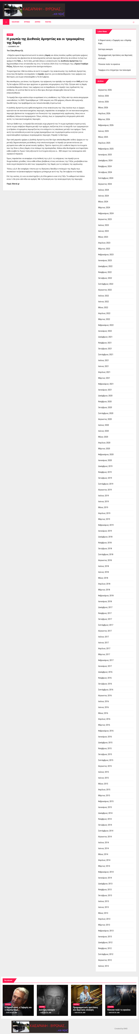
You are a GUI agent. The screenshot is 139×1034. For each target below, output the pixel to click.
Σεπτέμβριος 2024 (105, 178)
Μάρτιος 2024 (104, 207)
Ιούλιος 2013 (103, 901)
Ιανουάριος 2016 (105, 736)
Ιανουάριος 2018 (105, 601)
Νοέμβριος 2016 (105, 678)
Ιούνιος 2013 (103, 907)
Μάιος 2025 (103, 137)
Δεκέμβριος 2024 (105, 160)
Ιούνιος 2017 (103, 642)
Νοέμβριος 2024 (105, 166)
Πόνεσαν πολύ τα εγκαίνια (109, 64)
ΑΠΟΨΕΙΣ (37, 22)
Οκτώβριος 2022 (105, 278)
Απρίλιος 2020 (104, 442)
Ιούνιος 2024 (103, 196)
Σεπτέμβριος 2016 (105, 689)
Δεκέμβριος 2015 (105, 742)
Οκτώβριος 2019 (105, 478)
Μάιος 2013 (103, 913)
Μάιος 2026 (103, 107)
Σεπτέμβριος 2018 (105, 554)
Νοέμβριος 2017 (105, 613)
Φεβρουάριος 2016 (106, 731)
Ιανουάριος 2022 (105, 331)
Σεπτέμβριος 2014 (105, 831)
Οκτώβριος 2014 (105, 825)
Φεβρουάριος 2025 (106, 148)
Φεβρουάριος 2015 (106, 801)
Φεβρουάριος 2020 (106, 454)
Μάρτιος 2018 (104, 589)
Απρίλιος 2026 (104, 113)
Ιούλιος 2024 (103, 190)
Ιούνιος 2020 (103, 431)
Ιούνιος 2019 (103, 501)
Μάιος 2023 (103, 237)
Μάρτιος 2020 (104, 448)
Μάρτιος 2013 (104, 925)
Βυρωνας (27, 22)
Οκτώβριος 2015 (105, 754)
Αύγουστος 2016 (105, 695)
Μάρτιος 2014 (104, 866)
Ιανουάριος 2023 (105, 260)
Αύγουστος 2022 (105, 290)
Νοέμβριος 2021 (105, 343)
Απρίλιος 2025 (104, 143)
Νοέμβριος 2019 (105, 472)
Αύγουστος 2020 (105, 419)
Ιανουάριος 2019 (105, 531)
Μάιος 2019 (103, 507)
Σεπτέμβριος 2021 (105, 354)
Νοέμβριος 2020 (105, 401)
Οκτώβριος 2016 (105, 684)
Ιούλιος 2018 (103, 566)
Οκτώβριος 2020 (105, 407)
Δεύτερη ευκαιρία (105, 49)
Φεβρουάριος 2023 (106, 254)
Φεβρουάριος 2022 (106, 325)
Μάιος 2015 (103, 783)
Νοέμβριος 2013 (105, 889)
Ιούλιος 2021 (103, 360)
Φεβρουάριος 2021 (106, 384)
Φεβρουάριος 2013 (106, 930)
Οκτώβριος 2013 (105, 895)
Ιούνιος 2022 (103, 301)
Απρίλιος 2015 (104, 789)
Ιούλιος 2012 (103, 966)
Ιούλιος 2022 (103, 295)
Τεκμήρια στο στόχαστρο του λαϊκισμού (114, 70)
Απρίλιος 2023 (104, 243)
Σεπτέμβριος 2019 (105, 484)
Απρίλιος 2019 (104, 513)
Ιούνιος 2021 (103, 366)
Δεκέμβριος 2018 (105, 537)
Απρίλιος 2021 (104, 372)
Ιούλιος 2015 (103, 772)
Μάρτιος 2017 (104, 654)
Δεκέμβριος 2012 (105, 942)
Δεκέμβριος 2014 (105, 813)
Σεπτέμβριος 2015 (105, 760)
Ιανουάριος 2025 (105, 154)
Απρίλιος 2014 (104, 860)
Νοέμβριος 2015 (105, 748)
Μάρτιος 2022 (104, 319)
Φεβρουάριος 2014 (106, 872)
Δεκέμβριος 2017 (105, 607)
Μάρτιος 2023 (104, 248)
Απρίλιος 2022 (104, 313)
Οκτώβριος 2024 (105, 172)
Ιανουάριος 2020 (105, 460)
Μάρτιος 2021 (104, 378)
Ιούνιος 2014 (103, 848)
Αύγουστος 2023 (105, 219)
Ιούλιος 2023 (103, 225)
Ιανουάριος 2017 (105, 666)
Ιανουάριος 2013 (105, 936)
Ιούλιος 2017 (103, 637)
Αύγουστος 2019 (105, 490)
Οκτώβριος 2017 (105, 619)
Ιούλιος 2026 (103, 96)
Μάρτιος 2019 (104, 519)
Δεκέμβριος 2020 (105, 395)
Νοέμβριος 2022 (105, 272)
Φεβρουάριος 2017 (106, 660)
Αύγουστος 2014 (105, 836)
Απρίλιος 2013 (104, 919)
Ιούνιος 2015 (103, 778)
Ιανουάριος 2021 (105, 390)
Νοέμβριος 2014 (105, 819)
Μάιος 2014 (103, 854)
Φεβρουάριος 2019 (106, 525)
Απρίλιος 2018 (104, 584)
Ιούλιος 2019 (103, 495)
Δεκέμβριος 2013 (105, 883)
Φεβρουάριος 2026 (106, 125)
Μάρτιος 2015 (104, 795)
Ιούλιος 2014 (103, 842)
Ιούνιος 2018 (103, 572)
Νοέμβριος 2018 (105, 542)
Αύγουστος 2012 (105, 960)
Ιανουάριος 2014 (105, 878)
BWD (126, 1029)
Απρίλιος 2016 (104, 719)
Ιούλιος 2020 (103, 425)
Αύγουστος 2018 (105, 560)
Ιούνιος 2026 (103, 101)
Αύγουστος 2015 (105, 766)
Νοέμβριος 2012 (105, 948)
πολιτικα (48, 22)
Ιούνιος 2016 (103, 707)
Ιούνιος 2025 (103, 131)
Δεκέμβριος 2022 (105, 266)
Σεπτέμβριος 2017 (105, 625)
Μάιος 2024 (103, 201)
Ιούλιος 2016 (103, 701)
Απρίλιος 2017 (104, 648)
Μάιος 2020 (103, 437)
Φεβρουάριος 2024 (106, 213)
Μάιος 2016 (103, 713)
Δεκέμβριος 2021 (105, 337)
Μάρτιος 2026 (104, 119)
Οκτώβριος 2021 (105, 348)
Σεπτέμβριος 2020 (105, 413)
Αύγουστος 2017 (105, 631)
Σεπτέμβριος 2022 (105, 284)
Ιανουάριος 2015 (105, 807)
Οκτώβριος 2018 (105, 548)
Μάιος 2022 (103, 307)
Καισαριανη (15, 22)
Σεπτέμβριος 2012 (105, 954)
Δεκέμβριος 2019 (105, 466)
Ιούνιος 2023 (103, 231)
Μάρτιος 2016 (104, 725)
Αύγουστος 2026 (105, 90)
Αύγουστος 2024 (105, 184)
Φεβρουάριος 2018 (106, 595)
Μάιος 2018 (103, 578)
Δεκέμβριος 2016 (105, 672)
